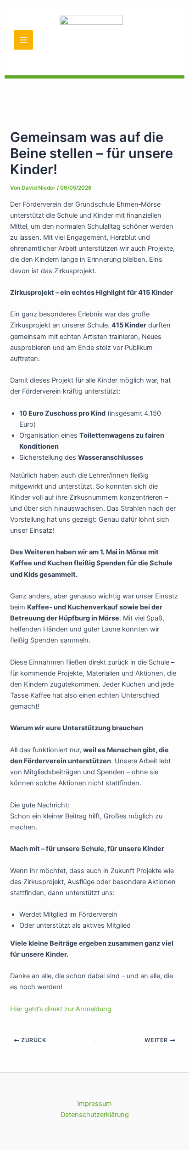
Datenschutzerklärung (95, 1115)
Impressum (94, 1103)
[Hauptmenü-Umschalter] (23, 40)
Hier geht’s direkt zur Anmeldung (60, 1009)
